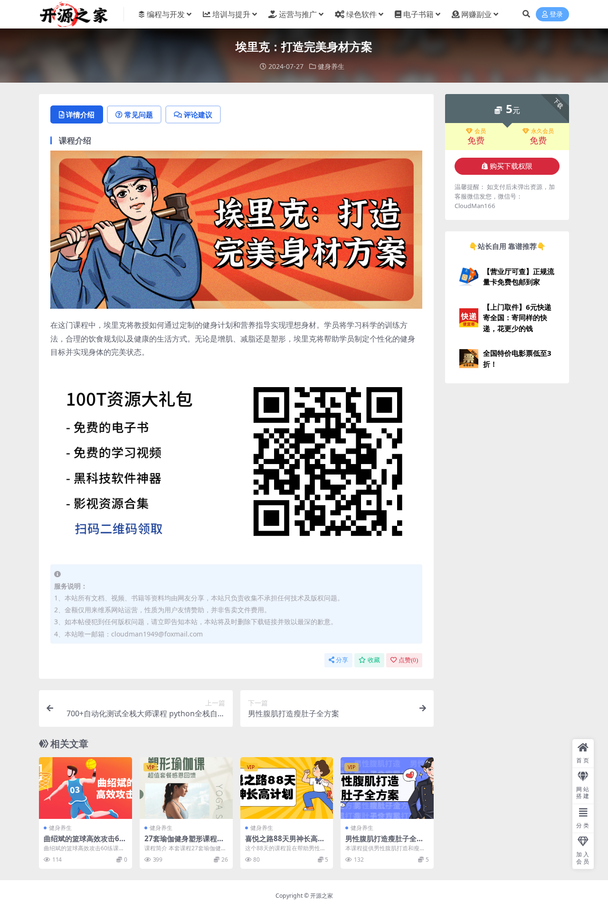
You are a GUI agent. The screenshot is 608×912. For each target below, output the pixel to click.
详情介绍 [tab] (80, 114)
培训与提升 (231, 14)
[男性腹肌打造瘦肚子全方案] (387, 788)
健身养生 (331, 66)
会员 (480, 131)
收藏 (374, 660)
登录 (556, 14)
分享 (342, 660)
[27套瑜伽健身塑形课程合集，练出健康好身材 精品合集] (186, 788)
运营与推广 (298, 14)
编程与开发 (166, 14)
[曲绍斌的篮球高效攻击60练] (85, 788)
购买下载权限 (511, 166)
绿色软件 (361, 14)
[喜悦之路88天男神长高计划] (286, 788)
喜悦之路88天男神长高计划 (285, 843)
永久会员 (542, 131)
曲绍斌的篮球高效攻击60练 (84, 843)
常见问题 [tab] (138, 114)
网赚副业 (476, 14)
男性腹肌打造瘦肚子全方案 (384, 843)
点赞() (408, 660)
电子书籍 (418, 14)
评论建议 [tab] (198, 114)
